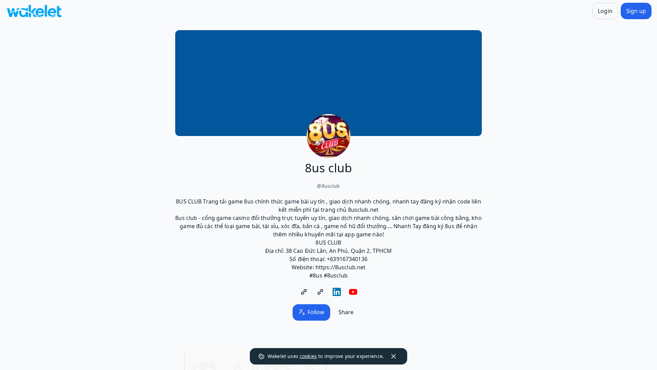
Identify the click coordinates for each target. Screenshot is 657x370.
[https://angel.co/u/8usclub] (320, 292)
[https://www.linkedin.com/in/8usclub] (337, 292)
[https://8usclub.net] (304, 292)
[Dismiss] (393, 356)
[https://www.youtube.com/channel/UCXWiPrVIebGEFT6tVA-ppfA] (353, 292)
